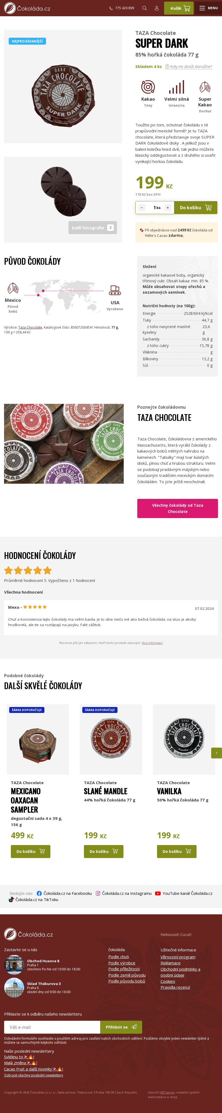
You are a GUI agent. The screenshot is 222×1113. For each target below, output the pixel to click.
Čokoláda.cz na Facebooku (67, 893)
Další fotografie (92, 227)
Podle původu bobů (126, 981)
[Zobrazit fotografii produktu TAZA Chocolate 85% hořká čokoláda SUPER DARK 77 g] (63, 140)
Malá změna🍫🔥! (20, 1062)
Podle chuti (118, 956)
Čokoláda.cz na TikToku (36, 899)
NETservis (167, 1092)
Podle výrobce (121, 962)
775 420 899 (124, 8)
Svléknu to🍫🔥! (19, 1056)
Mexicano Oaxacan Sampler (26, 800)
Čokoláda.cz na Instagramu (126, 893)
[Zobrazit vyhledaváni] (144, 8)
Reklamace (171, 962)
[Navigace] (208, 8)
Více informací (152, 643)
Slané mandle (105, 790)
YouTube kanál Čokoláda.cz (187, 893)
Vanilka (169, 790)
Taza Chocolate (30, 327)
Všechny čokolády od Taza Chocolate (177, 508)
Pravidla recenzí (175, 987)
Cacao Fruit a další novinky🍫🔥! (33, 1069)
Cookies (168, 981)
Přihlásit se (117, 1027)
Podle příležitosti (124, 968)
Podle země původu (127, 975)
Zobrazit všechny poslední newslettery (33, 1075)
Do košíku (191, 208)
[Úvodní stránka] (56, 8)
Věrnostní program (178, 957)
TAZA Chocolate (155, 33)
